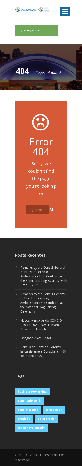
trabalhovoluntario (31, 427)
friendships (54, 410)
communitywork (29, 400)
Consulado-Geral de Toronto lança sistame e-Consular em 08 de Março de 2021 (43, 351)
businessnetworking (32, 391)
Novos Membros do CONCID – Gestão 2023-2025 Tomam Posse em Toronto (42, 324)
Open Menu (65, 11)
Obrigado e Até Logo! (35, 338)
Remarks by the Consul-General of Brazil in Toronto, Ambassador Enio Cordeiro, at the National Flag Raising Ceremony (42, 302)
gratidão (24, 419)
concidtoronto (28, 410)
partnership (46, 419)
